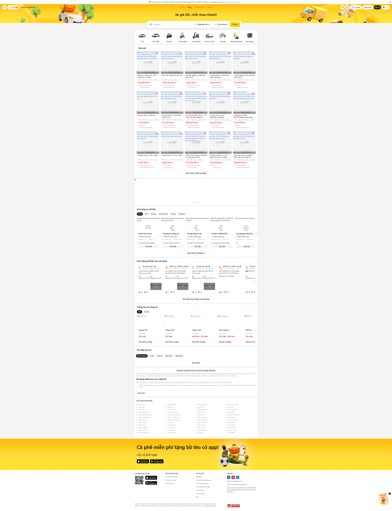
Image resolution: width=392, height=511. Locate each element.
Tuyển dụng (200, 490)
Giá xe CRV (201, 412)
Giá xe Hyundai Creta (174, 415)
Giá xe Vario (231, 422)
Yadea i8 (200, 432)
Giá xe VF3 (171, 407)
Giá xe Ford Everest (233, 415)
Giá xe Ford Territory (174, 417)
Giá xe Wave (171, 425)
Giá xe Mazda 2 (232, 409)
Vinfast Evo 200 (142, 430)
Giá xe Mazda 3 (202, 409)
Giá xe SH (171, 422)
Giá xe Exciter (202, 427)
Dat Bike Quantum (143, 432)
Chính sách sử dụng (210, 506)
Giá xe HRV (231, 412)
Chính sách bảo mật (202, 483)
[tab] (142, 48)
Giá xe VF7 (231, 407)
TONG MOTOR (144, 234)
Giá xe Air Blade (143, 427)
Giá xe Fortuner (202, 404)
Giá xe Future (142, 425)
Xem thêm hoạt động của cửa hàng (196, 299)
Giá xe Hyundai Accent (144, 415)
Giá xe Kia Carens (203, 420)
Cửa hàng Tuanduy (170, 234)
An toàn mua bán (170, 480)
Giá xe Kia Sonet (143, 420)
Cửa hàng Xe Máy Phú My (245, 234)
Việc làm (210, 7)
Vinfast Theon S (232, 430)
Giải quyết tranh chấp (203, 487)
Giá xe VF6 (201, 407)
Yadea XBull (231, 432)
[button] (390, 2)
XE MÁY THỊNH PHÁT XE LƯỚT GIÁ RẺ (226, 234)
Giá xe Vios (141, 404)
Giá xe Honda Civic (173, 412)
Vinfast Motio (172, 430)
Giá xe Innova (172, 404)
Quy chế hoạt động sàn (203, 480)
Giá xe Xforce (232, 417)
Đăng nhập (367, 7)
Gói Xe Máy (236, 2)
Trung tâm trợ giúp (171, 477)
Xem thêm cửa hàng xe (196, 253)
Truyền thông (200, 493)
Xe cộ (190, 7)
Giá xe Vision (142, 422)
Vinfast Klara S (202, 430)
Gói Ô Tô (228, 2)
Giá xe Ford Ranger (143, 417)
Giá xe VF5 (141, 407)
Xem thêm (196, 363)
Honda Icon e (172, 432)
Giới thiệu (199, 477)
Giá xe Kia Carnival (233, 420)
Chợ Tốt (181, 7)
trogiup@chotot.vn (237, 481)
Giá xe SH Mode (202, 422)
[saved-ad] (343, 7)
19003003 (234, 484)
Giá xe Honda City (143, 412)
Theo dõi (148, 246)
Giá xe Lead (201, 425)
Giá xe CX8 (171, 409)
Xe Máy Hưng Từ (193, 234)
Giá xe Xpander (202, 417)
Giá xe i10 (200, 415)
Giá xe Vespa (231, 425)
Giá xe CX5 (141, 409)
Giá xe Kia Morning (173, 420)
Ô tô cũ (142, 385)
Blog (197, 497)
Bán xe (377, 7)
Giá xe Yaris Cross (233, 404)
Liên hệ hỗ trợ (169, 483)
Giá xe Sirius (171, 427)
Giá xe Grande (232, 427)
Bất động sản (199, 7)
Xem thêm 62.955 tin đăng (196, 173)
